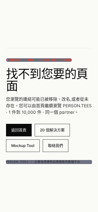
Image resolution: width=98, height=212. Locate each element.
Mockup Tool (22, 145)
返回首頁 (18, 130)
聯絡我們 (55, 145)
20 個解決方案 (52, 130)
